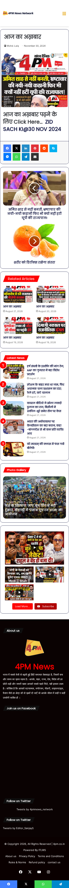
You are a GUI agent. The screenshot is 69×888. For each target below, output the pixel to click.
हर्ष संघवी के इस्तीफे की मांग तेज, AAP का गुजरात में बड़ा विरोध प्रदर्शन (45, 370)
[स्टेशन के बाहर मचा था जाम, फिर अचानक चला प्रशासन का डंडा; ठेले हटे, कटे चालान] (13, 390)
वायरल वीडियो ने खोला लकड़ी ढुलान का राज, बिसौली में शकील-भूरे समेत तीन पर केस (44, 407)
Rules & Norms (17, 862)
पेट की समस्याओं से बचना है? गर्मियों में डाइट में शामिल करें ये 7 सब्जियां (32, 512)
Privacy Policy (27, 856)
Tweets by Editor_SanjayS (18, 828)
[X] (16, 148)
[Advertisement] (46, 14)
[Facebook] (7, 148)
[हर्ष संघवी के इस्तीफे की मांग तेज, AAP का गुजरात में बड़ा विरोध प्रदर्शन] (13, 371)
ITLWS (42, 850)
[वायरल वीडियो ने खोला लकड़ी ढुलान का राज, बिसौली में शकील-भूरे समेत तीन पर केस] (13, 408)
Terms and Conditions (51, 856)
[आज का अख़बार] (18, 294)
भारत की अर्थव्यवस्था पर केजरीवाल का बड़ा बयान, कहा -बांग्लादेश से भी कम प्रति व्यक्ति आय (45, 427)
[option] (34, 497)
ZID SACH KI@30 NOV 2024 (32, 125)
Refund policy (37, 862)
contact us (54, 862)
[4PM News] (18, 13)
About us (10, 856)
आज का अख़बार (12, 306)
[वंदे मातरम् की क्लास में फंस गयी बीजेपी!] (13, 449)
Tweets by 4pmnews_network (34, 809)
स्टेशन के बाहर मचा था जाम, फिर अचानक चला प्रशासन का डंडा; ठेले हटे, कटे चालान (45, 389)
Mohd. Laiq (13, 45)
